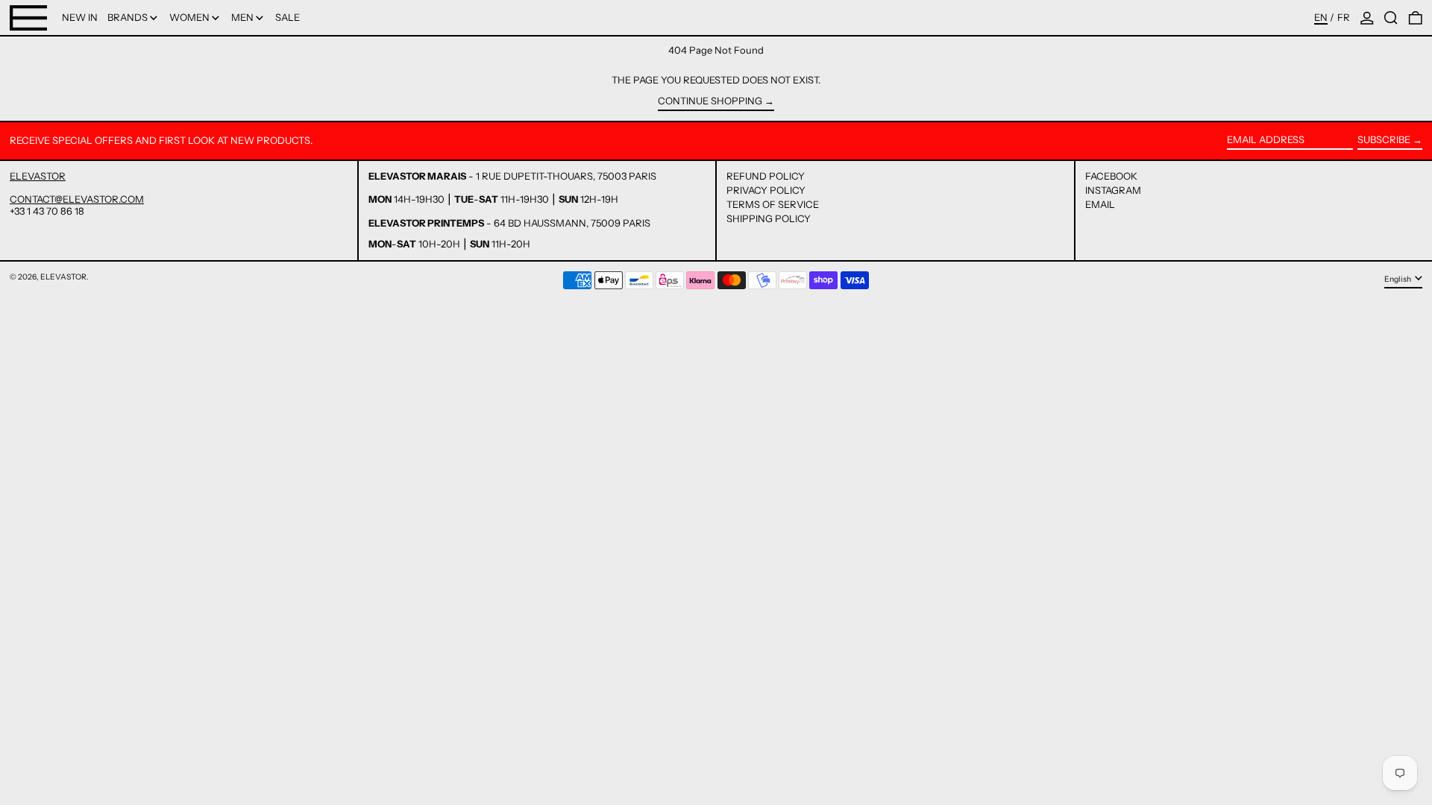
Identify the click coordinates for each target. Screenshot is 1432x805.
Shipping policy (768, 218)
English (1398, 279)
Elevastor (63, 277)
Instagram (1113, 190)
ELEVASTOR (38, 176)
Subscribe (1383, 139)
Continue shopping (710, 101)
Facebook (1111, 176)
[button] (1391, 17)
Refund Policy (765, 176)
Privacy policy (766, 190)
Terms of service (772, 204)
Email (1100, 204)
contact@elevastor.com (77, 199)
